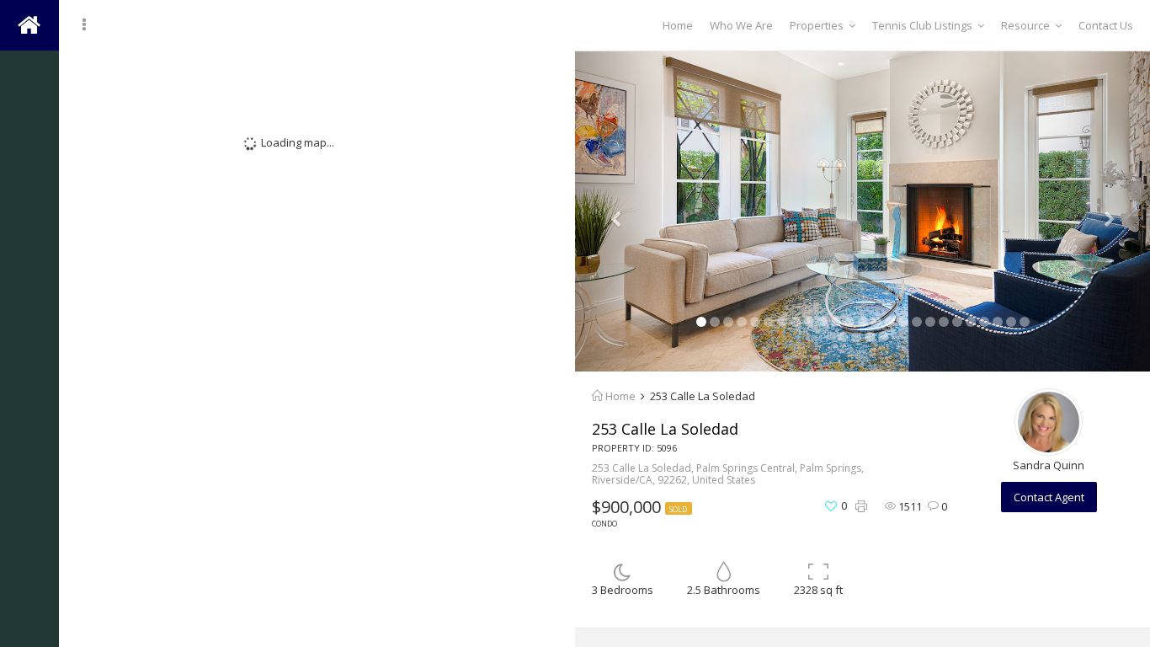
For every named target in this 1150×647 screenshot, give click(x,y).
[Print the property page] (861, 507)
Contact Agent (1049, 497)
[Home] (29, 76)
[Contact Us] (29, 177)
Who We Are (741, 25)
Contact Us (1105, 25)
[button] (618, 211)
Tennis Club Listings (922, 25)
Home (678, 25)
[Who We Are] (29, 126)
